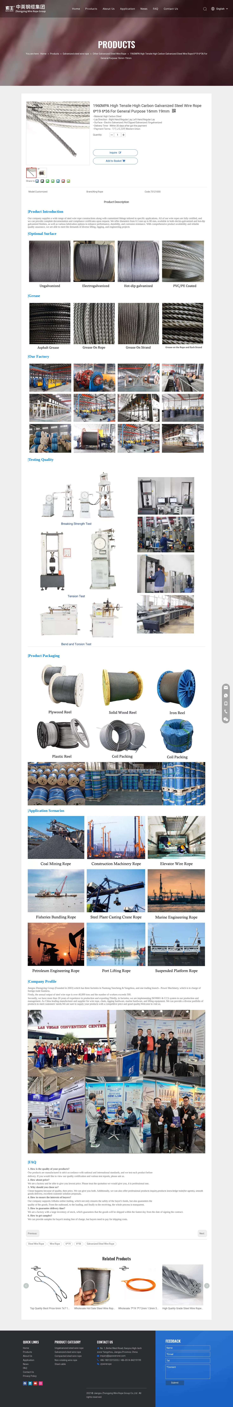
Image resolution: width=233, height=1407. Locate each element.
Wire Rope (55, 1244)
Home (76, 8)
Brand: (90, 191)
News (144, 8)
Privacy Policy (30, 1376)
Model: (32, 191)
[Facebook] (25, 1383)
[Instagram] (41, 1383)
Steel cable (60, 1364)
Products (91, 8)
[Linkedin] (30, 1383)
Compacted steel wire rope (68, 1356)
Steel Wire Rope (36, 1244)
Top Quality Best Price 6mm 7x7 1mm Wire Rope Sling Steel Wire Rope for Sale (50, 1308)
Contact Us (171, 8)
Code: (147, 191)
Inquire (113, 152)
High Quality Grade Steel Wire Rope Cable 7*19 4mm (182, 1308)
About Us (109, 8)
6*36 (78, 1244)
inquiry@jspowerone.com (113, 1356)
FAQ (155, 8)
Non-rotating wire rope (66, 1360)
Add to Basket (114, 160)
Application (127, 8)
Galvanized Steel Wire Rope (100, 1244)
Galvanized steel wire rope (68, 1352)
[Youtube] (35, 1383)
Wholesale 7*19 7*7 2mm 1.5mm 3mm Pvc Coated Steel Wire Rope (138, 1308)
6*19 (68, 1244)
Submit (174, 1382)
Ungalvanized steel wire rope (69, 1348)
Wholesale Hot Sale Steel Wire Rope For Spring (94, 1308)
